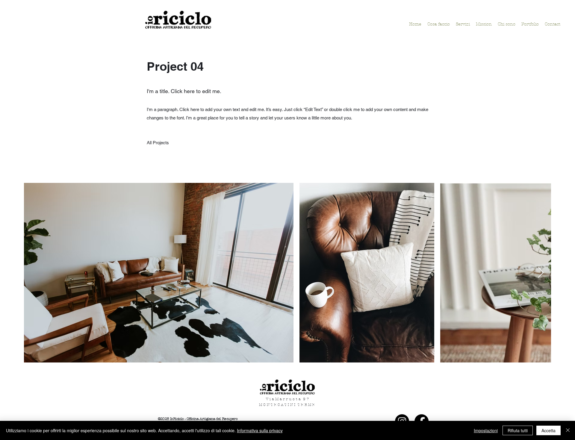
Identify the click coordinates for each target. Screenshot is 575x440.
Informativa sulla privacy (260, 430)
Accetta (548, 430)
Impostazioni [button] (486, 430)
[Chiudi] (567, 430)
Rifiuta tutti (518, 430)
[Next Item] (540, 273)
